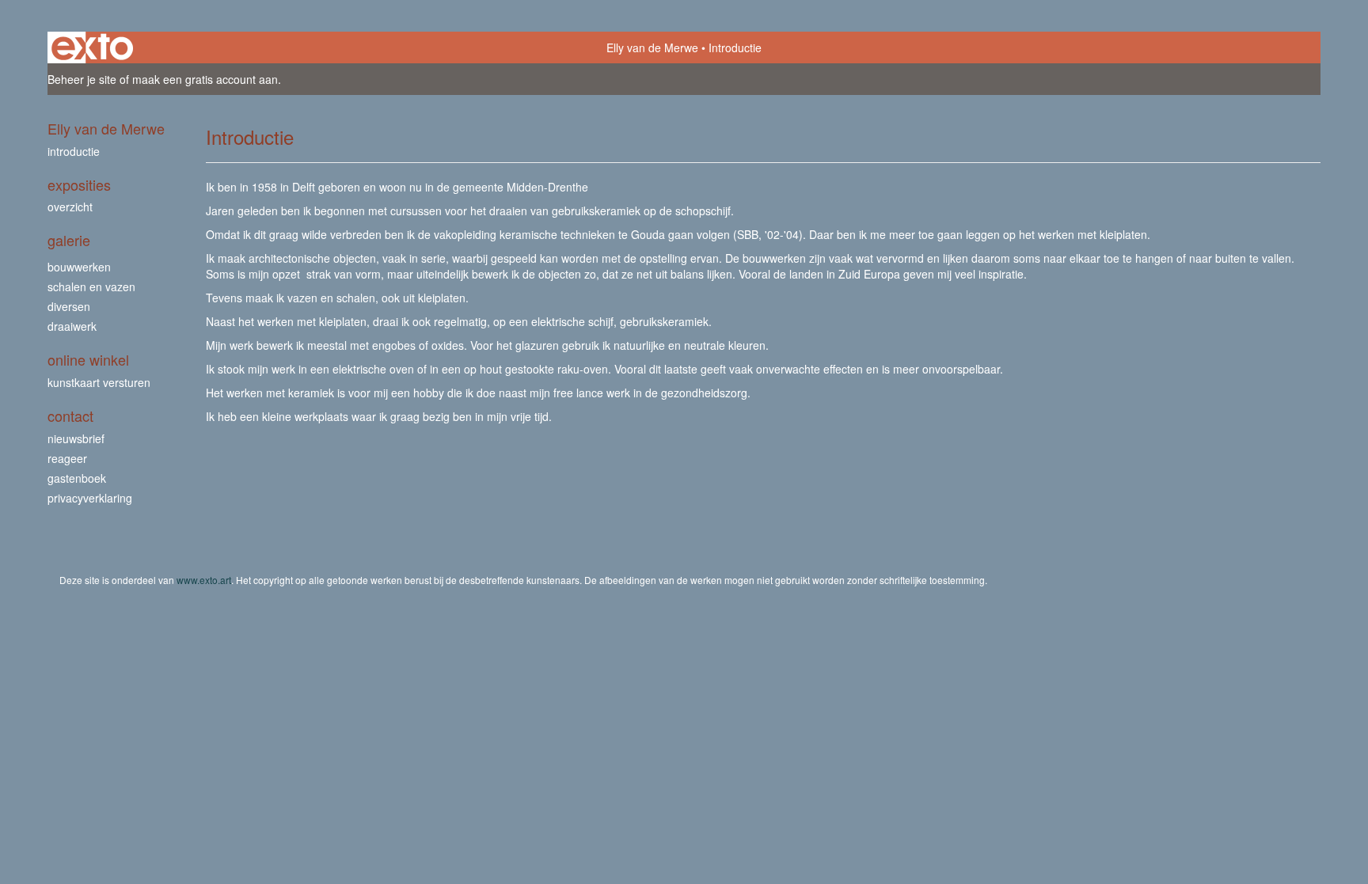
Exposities (79, 185)
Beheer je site (82, 79)
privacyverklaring (90, 498)
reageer (67, 458)
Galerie (69, 240)
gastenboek (77, 478)
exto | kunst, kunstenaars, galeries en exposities (92, 47)
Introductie (74, 151)
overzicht (70, 206)
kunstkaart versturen (99, 382)
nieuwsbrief (76, 438)
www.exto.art (204, 579)
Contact (70, 416)
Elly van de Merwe (652, 47)
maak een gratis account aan (205, 79)
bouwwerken (79, 267)
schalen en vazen (91, 286)
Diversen (69, 306)
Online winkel (88, 360)
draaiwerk (72, 326)
